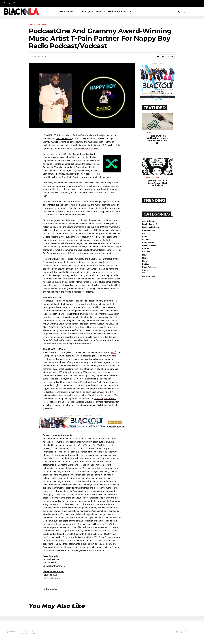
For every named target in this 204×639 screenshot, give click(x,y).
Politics (145, 264)
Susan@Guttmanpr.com (54, 566)
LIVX (83, 138)
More (59, 11)
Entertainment (148, 230)
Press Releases (149, 267)
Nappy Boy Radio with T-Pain (86, 148)
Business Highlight (150, 227)
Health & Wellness (150, 246)
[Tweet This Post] (163, 56)
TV (143, 273)
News (99, 11)
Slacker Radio (110, 398)
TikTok (100, 405)
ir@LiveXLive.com (51, 578)
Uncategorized (148, 276)
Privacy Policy (30, 631)
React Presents (50, 402)
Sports (145, 270)
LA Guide (146, 249)
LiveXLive (98, 398)
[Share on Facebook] (158, 56)
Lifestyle (86, 11)
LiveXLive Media (63, 138)
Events (71, 11)
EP (143, 233)
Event (144, 236)
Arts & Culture (148, 221)
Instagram (91, 405)
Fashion (146, 240)
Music (145, 258)
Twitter (111, 405)
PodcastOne (79, 135)
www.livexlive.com (51, 405)
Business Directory (119, 11)
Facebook (81, 405)
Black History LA (149, 224)
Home (22, 631)
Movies (145, 255)
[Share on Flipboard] (168, 56)
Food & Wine (148, 243)
